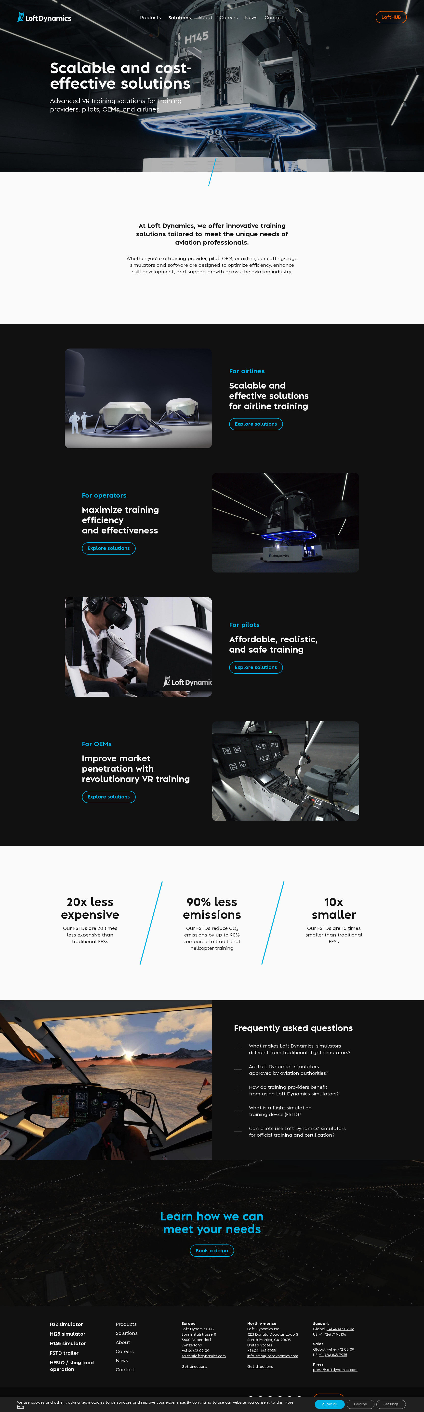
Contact (274, 17)
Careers (229, 17)
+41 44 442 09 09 (195, 1350)
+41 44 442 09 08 (340, 1328)
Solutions (179, 17)
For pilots (244, 624)
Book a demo (212, 1250)
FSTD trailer (64, 1352)
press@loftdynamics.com (335, 1369)
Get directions (194, 1366)
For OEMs (97, 743)
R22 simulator (66, 1324)
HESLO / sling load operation (72, 1365)
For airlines (247, 370)
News (251, 17)
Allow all (329, 1403)
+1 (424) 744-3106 (332, 1334)
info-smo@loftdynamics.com (272, 1355)
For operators (104, 494)
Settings (391, 1403)
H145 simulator (68, 1343)
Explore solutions (256, 423)
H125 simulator (67, 1333)
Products (150, 17)
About (205, 17)
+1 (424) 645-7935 (261, 1350)
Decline (360, 1403)
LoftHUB (391, 17)
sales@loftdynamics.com (204, 1355)
